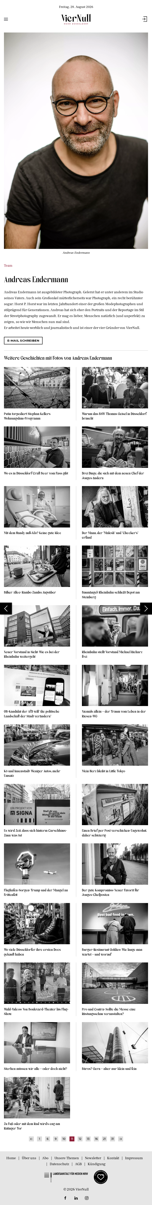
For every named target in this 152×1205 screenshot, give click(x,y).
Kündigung (96, 1164)
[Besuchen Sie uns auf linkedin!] (76, 1198)
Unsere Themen (66, 1158)
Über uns (29, 1158)
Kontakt (113, 1158)
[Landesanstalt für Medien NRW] (66, 1177)
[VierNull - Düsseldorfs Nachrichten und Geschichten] (76, 19)
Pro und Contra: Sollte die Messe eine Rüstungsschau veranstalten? (109, 1011)
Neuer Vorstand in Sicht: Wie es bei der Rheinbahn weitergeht (32, 654)
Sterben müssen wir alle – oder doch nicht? (35, 1068)
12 (80, 1139)
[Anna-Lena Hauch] (146, 608)
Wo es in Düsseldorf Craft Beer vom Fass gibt (36, 473)
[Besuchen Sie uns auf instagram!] (87, 1198)
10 (64, 1139)
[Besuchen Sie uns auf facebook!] (65, 1198)
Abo (45, 1158)
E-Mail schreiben (23, 340)
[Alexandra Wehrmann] (6, 608)
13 (88, 1139)
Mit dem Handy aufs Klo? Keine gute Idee (32, 532)
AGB (78, 1164)
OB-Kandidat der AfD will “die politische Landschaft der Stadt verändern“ (31, 713)
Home (11, 1158)
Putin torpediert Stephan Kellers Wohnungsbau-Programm (27, 415)
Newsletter (93, 1158)
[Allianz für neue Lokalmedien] (101, 1177)
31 (112, 1139)
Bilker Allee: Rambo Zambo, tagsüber (30, 592)
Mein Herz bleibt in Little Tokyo (103, 771)
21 (104, 1139)
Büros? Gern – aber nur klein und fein (109, 1068)
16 (96, 1139)
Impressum (134, 1158)
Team (8, 265)
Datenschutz (59, 1164)
